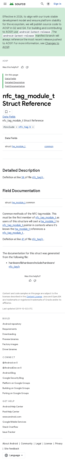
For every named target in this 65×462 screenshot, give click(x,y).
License (48, 443)
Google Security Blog (13, 377)
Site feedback (11, 448)
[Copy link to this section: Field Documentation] (44, 191)
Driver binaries (10, 349)
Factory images (10, 344)
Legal (38, 443)
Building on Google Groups (16, 388)
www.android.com (12, 416)
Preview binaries (10, 339)
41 (23, 239)
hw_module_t (19, 146)
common (48, 146)
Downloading (9, 334)
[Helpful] (22, 67)
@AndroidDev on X (12, 367)
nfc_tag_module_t (46, 217)
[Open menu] (5, 4)
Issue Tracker (9, 432)
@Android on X (10, 362)
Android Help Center (13, 406)
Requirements (10, 329)
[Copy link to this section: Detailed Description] (44, 171)
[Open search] (42, 4)
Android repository (12, 323)
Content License (34, 296)
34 (23, 177)
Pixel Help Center (11, 411)
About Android (10, 443)
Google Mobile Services (14, 421)
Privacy (58, 443)
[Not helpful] (27, 67)
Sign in (57, 3)
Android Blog (9, 372)
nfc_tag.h (25, 126)
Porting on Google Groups (16, 393)
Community (26, 443)
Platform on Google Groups (16, 383)
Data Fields (9, 116)
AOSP (5, 60)
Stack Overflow (10, 426)
